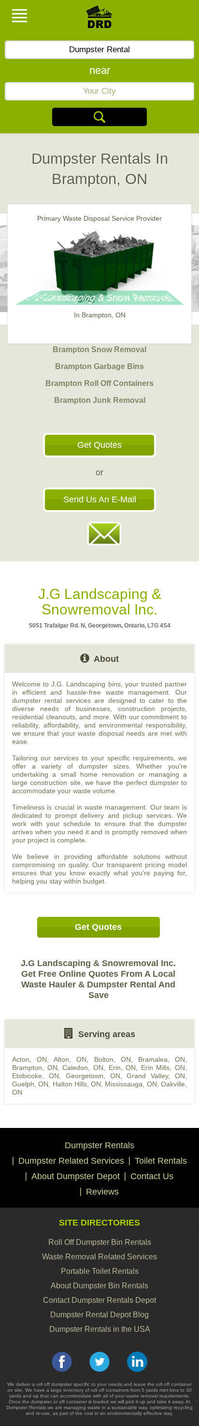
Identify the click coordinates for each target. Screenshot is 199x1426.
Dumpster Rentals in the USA (99, 1329)
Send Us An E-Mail (99, 499)
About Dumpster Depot (75, 1176)
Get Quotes (99, 445)
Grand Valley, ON (156, 1076)
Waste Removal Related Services (99, 1257)
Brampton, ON (34, 1067)
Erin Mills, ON (163, 1067)
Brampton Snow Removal (99, 349)
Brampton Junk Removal (99, 400)
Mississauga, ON (130, 1084)
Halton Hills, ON (77, 1084)
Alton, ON (70, 1059)
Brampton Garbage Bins (99, 366)
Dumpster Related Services (71, 1161)
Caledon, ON (82, 1067)
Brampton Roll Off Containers (99, 383)
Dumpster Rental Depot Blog (99, 1315)
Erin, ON (122, 1067)
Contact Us (151, 1176)
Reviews (102, 1192)
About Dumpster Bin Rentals (99, 1286)
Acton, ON (29, 1059)
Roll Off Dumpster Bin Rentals (99, 1242)
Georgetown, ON (93, 1076)
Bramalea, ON (161, 1059)
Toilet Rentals (161, 1161)
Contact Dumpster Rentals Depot (99, 1300)
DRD (99, 19)
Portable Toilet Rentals (100, 1271)
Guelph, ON (30, 1084)
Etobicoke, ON (35, 1076)
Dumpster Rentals (99, 1145)
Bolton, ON (112, 1059)
